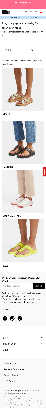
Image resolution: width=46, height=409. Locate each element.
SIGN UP (38, 286)
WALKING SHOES (12, 216)
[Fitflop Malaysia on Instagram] (12, 318)
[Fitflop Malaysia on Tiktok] (20, 318)
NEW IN (6, 114)
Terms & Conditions (14, 369)
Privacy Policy (11, 375)
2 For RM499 (23, 6)
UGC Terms (9, 381)
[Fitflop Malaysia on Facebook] (5, 318)
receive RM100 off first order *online (23, 17)
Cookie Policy (11, 363)
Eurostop (23, 394)
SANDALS (8, 167)
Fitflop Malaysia (15, 391)
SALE (5, 265)
